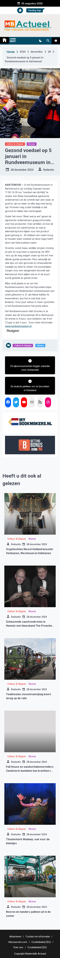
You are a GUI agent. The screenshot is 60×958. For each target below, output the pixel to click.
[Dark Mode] (40, 40)
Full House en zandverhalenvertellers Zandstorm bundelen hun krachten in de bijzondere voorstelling (30, 770)
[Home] (4, 40)
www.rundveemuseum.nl (18, 326)
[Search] (48, 40)
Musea (31, 144)
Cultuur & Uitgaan (15, 144)
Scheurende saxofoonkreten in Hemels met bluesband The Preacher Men (29, 625)
